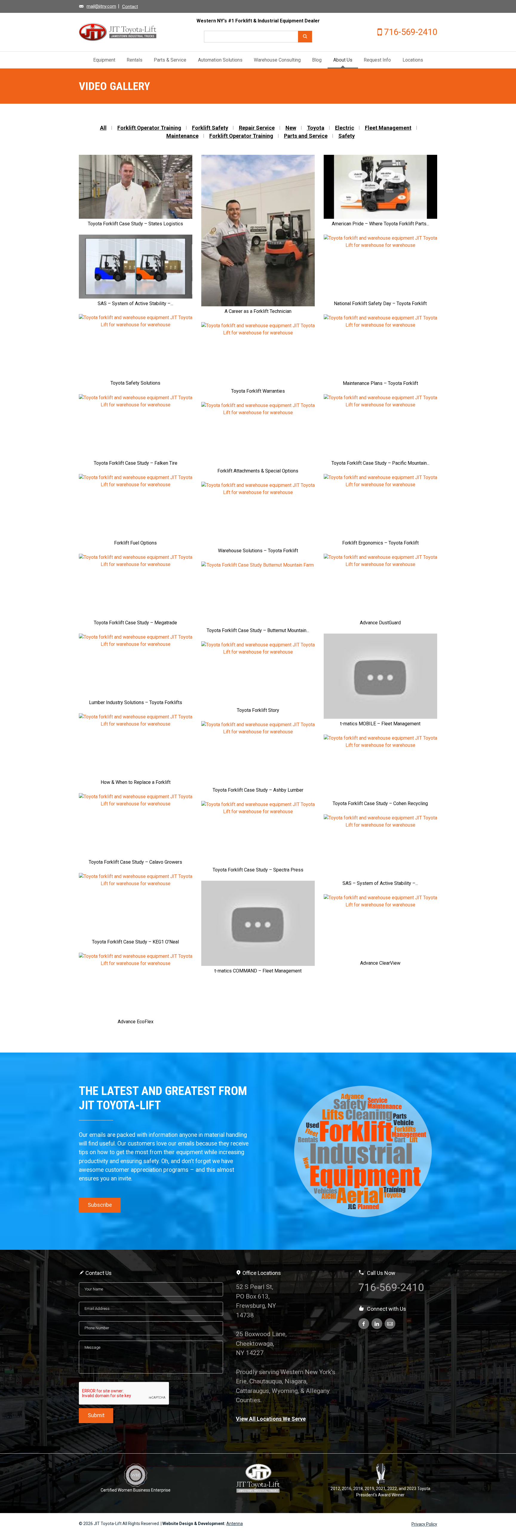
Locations (413, 60)
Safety (346, 136)
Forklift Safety (210, 128)
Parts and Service (306, 136)
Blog (317, 60)
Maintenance (182, 136)
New (290, 128)
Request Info (377, 60)
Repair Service (257, 128)
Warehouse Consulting (277, 60)
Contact (130, 6)
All (103, 128)
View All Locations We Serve (271, 1419)
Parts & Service (170, 60)
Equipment (104, 60)
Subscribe (100, 1205)
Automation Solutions (220, 60)
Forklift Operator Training (149, 128)
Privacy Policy (424, 1524)
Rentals (134, 60)
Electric (344, 128)
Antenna (234, 1523)
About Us (342, 60)
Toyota (315, 128)
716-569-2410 (410, 32)
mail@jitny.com (101, 6)
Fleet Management (388, 128)
